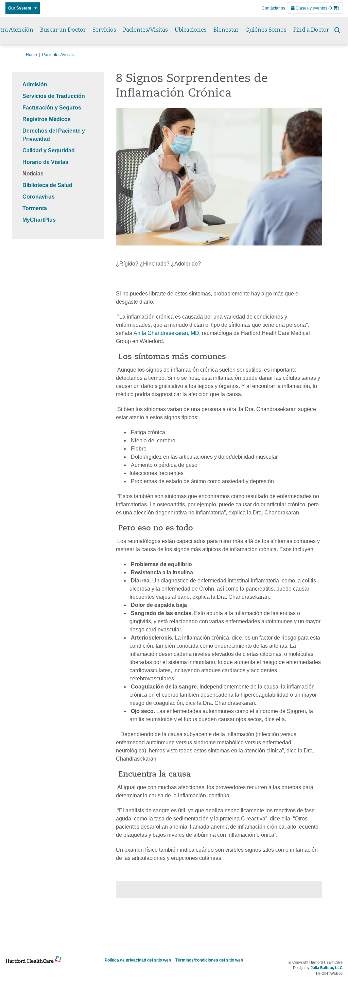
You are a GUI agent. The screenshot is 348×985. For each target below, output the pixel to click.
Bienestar (226, 30)
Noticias (33, 173)
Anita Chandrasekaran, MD (166, 333)
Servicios (104, 30)
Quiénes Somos (265, 30)
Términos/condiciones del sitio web (209, 960)
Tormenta (34, 208)
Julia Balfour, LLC (327, 968)
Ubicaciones (191, 30)
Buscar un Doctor (63, 30)
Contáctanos (273, 8)
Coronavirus (38, 197)
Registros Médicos (46, 119)
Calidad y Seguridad (48, 150)
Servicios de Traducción (53, 96)
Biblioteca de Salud (47, 185)
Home (31, 54)
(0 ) (333, 8)
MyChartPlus (39, 220)
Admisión (34, 84)
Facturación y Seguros (51, 108)
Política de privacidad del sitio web (138, 960)
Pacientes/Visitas (145, 30)
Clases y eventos (311, 8)
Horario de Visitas (45, 162)
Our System (21, 8)
